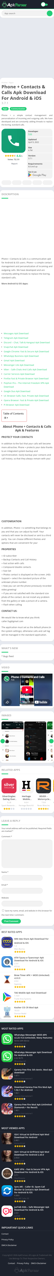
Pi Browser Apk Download (16, 404)
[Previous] (2, 741)
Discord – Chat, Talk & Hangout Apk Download (27, 342)
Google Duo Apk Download (17, 391)
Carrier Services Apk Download (19, 374)
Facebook (6, 182)
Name (5, 872)
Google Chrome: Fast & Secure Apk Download (26, 351)
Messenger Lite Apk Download (19, 365)
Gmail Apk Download (14, 360)
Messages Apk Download (16, 333)
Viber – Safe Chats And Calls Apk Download (26, 369)
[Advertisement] (27, 48)
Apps (11, 82)
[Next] (51, 741)
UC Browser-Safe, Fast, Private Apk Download (26, 395)
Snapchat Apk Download (16, 347)
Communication (18, 108)
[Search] (49, 13)
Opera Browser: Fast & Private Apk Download (26, 400)
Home (4, 82)
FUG (30, 134)
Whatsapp (47, 182)
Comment (7, 836)
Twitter (17, 182)
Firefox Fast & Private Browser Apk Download (26, 378)
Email (5, 884)
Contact (5, 1233)
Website (5, 897)
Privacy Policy (8, 1239)
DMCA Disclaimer (9, 1245)
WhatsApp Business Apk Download (21, 356)
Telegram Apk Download (16, 338)
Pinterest (27, 182)
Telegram (37, 182)
